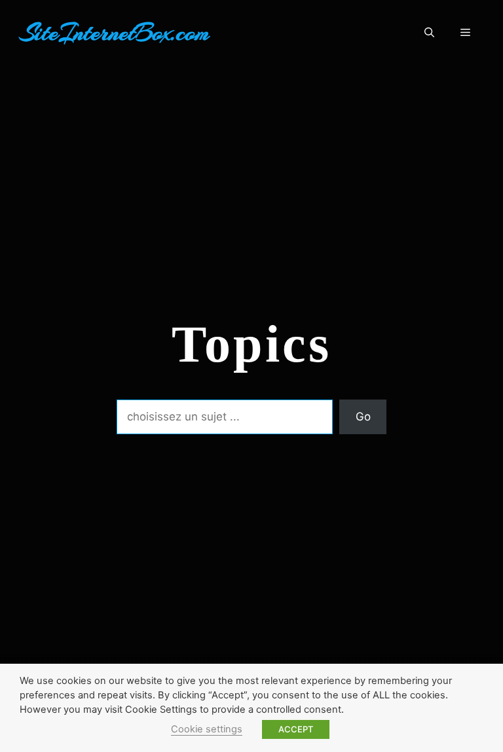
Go (363, 416)
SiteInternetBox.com (115, 32)
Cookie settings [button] (206, 729)
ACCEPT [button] (295, 729)
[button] (429, 32)
